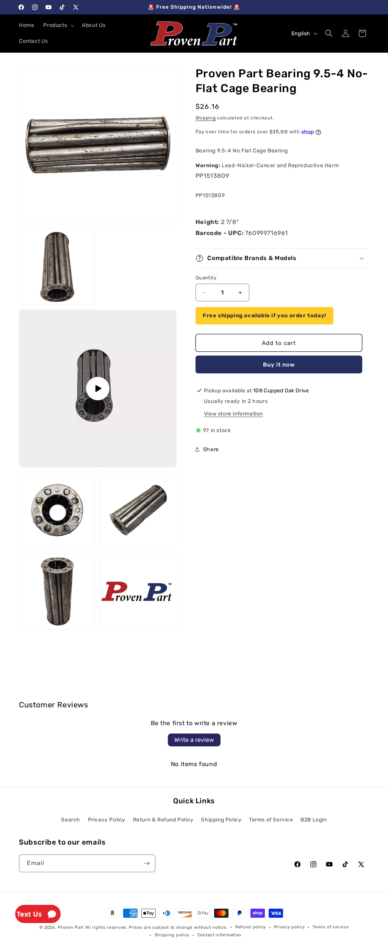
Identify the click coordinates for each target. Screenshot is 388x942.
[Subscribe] (146, 863)
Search (70, 820)
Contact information (219, 935)
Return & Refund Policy (163, 820)
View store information (233, 414)
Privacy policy (289, 927)
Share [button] (211, 449)
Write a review (194, 739)
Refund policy (250, 927)
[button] (58, 25)
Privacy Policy (106, 820)
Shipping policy (172, 935)
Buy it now (279, 364)
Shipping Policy (221, 820)
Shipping (206, 118)
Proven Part (71, 927)
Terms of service (331, 927)
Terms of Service (271, 820)
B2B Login (313, 820)
